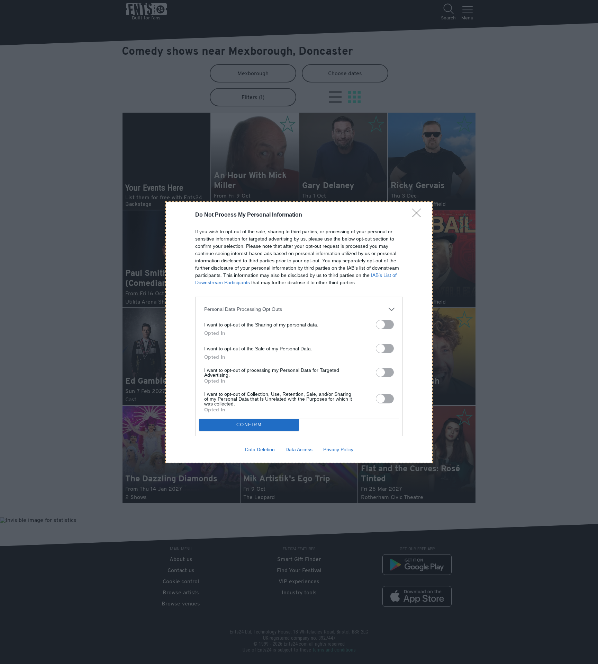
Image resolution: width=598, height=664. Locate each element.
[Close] (418, 215)
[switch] (385, 324)
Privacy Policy (338, 449)
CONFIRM (249, 424)
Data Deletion (260, 449)
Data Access (299, 449)
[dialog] (299, 332)
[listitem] (299, 309)
